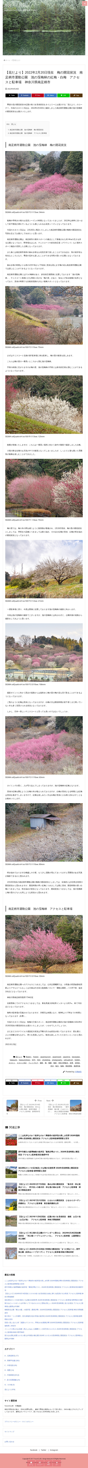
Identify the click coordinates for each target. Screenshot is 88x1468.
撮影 (41, 1063)
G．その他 (9, 1385)
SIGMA (77, 1060)
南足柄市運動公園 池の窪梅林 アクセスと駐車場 (27, 133)
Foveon (35, 1057)
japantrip (66, 1057)
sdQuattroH (68, 1060)
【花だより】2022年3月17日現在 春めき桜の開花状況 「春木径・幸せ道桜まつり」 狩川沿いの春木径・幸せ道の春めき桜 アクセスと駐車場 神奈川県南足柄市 (49, 1187)
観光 (57, 1066)
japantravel (56, 1057)
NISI (38, 1060)
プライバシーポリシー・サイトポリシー (19, 1421)
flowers (28, 1057)
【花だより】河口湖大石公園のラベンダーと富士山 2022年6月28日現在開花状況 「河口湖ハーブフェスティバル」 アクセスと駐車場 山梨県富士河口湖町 (49, 1236)
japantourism (45, 1057)
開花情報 (69, 1066)
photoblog (46, 1060)
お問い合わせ (9, 1441)
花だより (17, 60)
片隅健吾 (78, 1072)
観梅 (62, 1066)
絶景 (71, 1063)
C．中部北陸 (11, 1365)
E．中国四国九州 (12, 1375)
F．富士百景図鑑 (12, 1380)
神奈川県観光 (63, 1063)
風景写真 (77, 1066)
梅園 (50, 1063)
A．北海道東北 (11, 1356)
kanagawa (76, 1057)
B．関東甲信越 (12, 1360)
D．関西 (9, 1370)
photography (57, 1060)
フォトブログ (33, 1063)
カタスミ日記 (22, 1063)
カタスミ (12, 1063)
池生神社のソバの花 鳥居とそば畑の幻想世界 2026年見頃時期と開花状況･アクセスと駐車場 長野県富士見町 (44, 1300)
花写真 (77, 1063)
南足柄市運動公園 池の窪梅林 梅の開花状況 (25, 130)
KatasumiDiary (24, 1060)
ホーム (8, 60)
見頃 (52, 1066)
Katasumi (13, 1060)
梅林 (55, 1063)
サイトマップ (9, 1431)
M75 (33, 1060)
